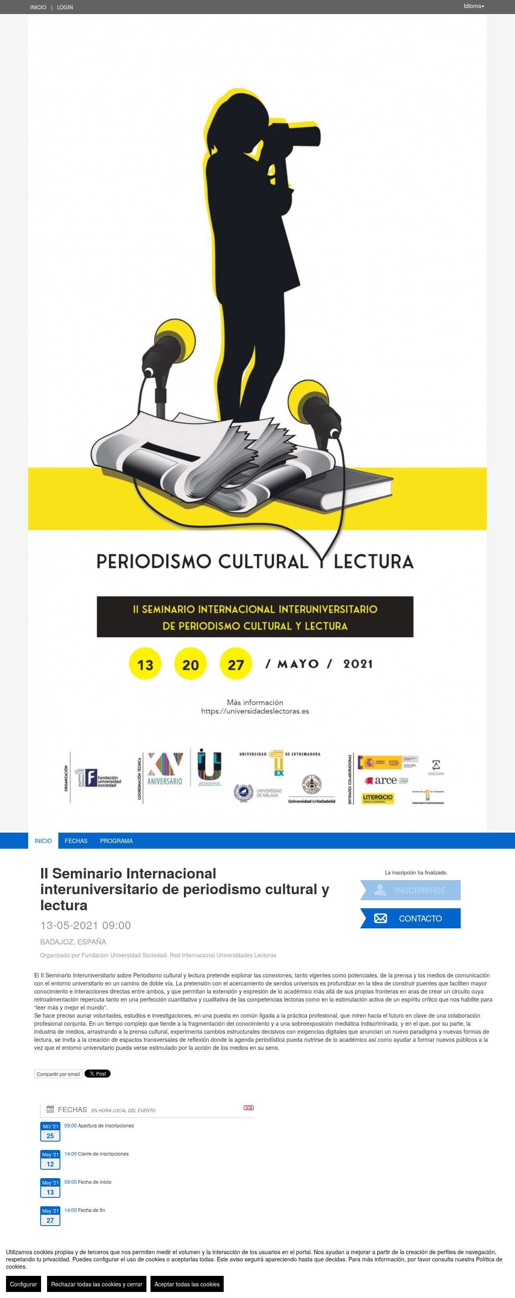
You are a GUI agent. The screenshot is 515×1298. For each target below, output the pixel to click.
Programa (116, 841)
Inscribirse (420, 890)
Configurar (23, 1284)
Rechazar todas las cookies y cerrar (96, 1284)
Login (65, 7)
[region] (257, 1267)
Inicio (38, 7)
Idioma (472, 6)
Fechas (76, 841)
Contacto (420, 918)
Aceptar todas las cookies (187, 1284)
